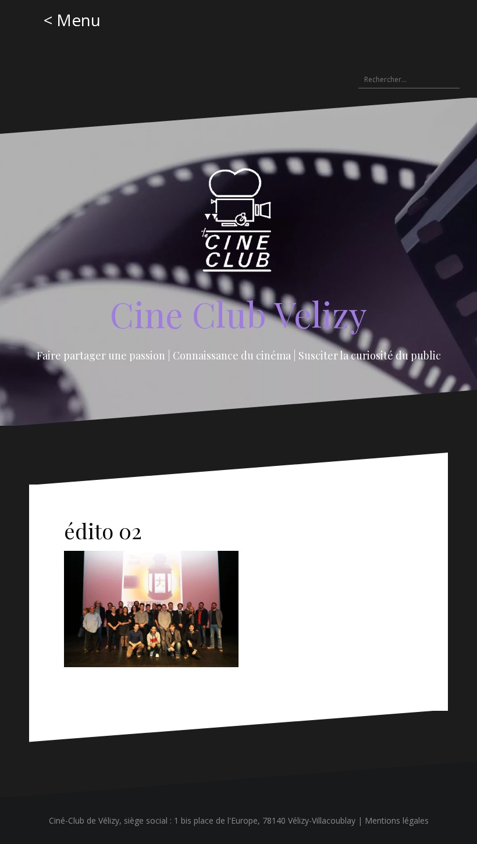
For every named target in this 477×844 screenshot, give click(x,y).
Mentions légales (397, 820)
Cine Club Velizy (238, 313)
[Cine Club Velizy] (239, 224)
